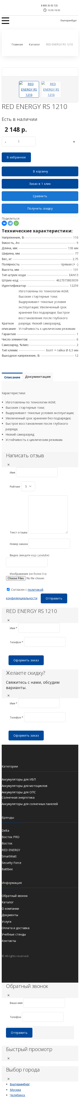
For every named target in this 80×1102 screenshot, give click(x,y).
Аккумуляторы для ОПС (19, 792)
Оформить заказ (26, 660)
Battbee (7, 869)
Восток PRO (10, 837)
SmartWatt (9, 856)
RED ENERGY (11, 850)
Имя (12, 472)
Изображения (19, 574)
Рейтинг (15, 486)
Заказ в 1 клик (40, 184)
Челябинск (17, 1095)
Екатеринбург (69, 20)
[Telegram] (10, 223)
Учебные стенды (14, 934)
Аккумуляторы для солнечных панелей (30, 804)
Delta (5, 830)
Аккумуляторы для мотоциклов (24, 786)
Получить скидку (40, 208)
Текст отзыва (18, 532)
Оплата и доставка (15, 928)
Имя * (13, 628)
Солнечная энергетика (18, 797)
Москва (15, 1090)
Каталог (8, 902)
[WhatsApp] (16, 223)
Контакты (9, 941)
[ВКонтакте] (4, 223)
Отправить (54, 598)
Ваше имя (16, 1003)
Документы (10, 915)
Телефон (15, 1017)
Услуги (6, 922)
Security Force (11, 863)
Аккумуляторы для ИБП (19, 779)
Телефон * (16, 642)
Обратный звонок (15, 896)
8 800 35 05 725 (49, 5)
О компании (10, 909)
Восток (7, 843)
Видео (14, 555)
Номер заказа (19, 544)
